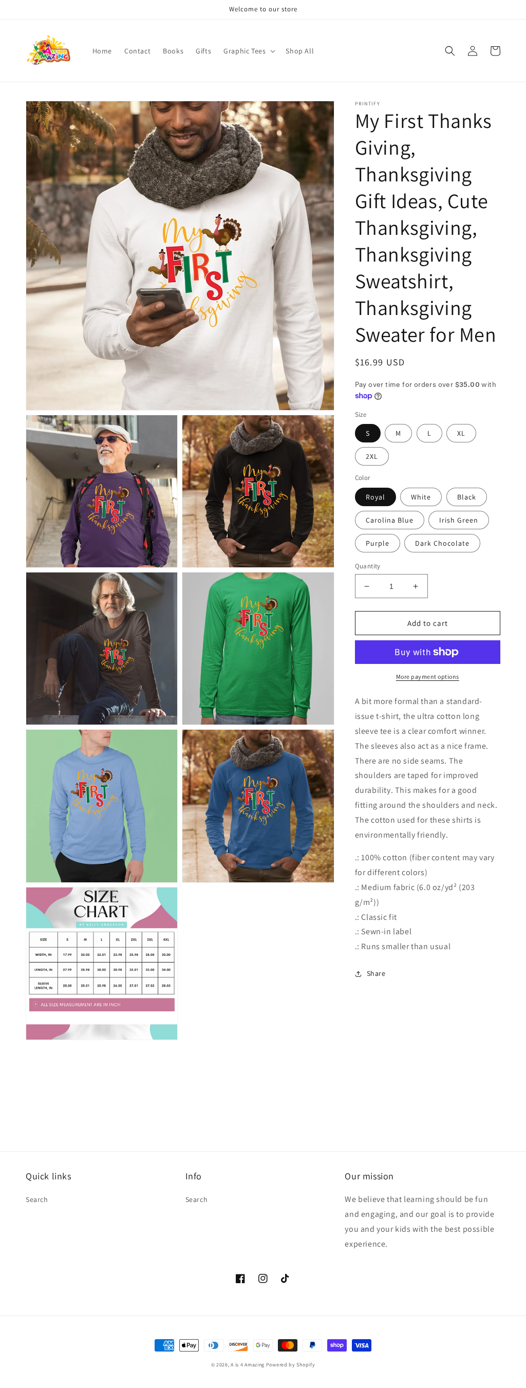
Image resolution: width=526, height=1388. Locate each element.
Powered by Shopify (290, 1364)
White (421, 497)
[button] (248, 51)
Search (37, 1199)
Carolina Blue (390, 520)
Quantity (368, 566)
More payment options (427, 676)
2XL (372, 456)
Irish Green (458, 520)
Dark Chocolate (442, 543)
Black (466, 497)
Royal (375, 497)
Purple (377, 543)
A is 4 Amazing (248, 1364)
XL (461, 433)
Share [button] (376, 973)
